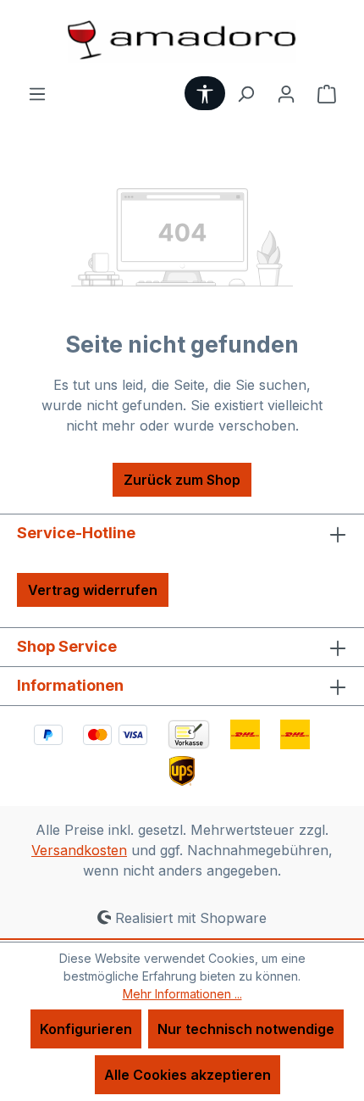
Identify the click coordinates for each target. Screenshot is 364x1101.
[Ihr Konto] (286, 93)
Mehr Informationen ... (182, 994)
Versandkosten (79, 850)
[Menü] (37, 93)
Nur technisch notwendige (245, 1028)
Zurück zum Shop (182, 479)
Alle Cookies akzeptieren (187, 1074)
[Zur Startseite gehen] (182, 41)
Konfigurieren (86, 1028)
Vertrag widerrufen (92, 589)
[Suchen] (245, 93)
